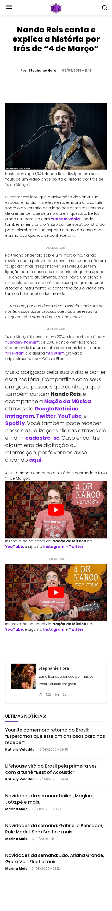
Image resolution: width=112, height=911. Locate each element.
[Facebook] (51, 84)
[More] (99, 84)
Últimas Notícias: (25, 716)
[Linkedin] (75, 84)
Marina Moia (16, 809)
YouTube (70, 416)
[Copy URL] (87, 84)
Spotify (15, 423)
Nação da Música (67, 401)
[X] (39, 84)
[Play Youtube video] (56, 509)
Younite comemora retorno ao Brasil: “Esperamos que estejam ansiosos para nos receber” (55, 736)
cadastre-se (42, 438)
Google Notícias (56, 408)
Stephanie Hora (42, 70)
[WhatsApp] (27, 84)
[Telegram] (63, 84)
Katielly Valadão (20, 749)
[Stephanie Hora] (23, 681)
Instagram (19, 416)
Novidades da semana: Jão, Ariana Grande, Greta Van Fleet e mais (54, 858)
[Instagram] (40, 692)
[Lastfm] (48, 692)
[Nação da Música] (56, 8)
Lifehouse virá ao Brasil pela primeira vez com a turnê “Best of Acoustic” (51, 769)
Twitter (46, 416)
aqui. (36, 459)
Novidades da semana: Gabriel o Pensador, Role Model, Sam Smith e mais (54, 828)
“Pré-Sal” (14, 353)
